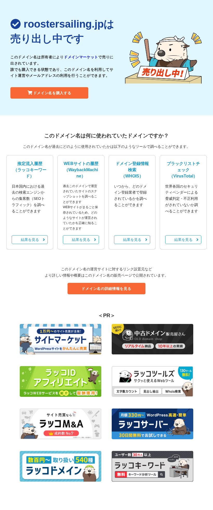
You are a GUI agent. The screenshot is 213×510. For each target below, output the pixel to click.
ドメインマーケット (81, 57)
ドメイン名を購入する (52, 93)
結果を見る (30, 240)
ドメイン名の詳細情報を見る (106, 288)
